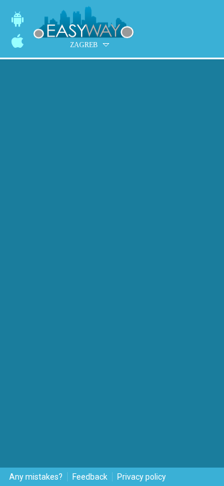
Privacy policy (141, 476)
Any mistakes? (36, 476)
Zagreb (84, 45)
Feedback (89, 476)
